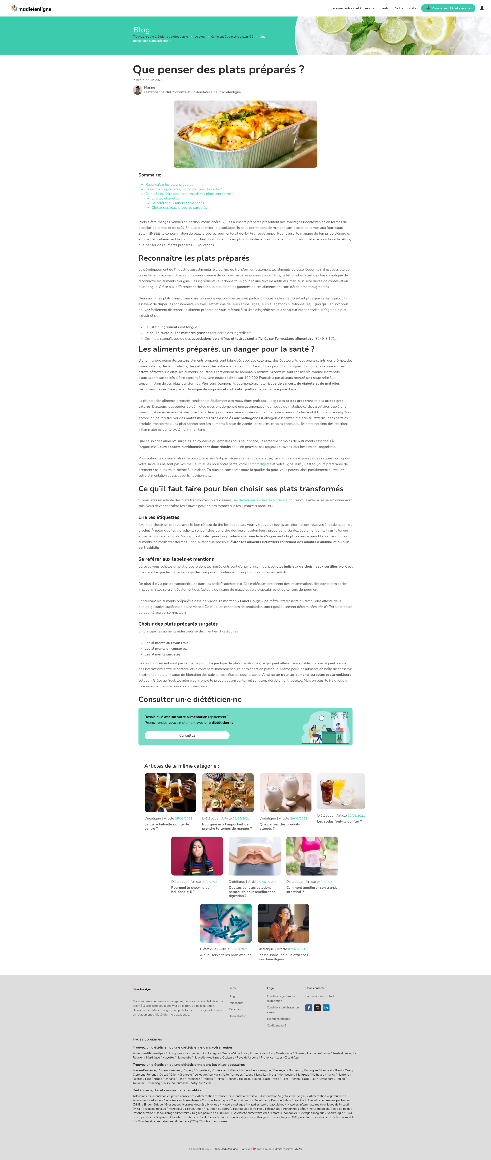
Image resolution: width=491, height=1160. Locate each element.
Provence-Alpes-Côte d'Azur (280, 1057)
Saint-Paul (309, 1079)
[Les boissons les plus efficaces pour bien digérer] (283, 923)
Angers (176, 1070)
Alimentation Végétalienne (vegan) (283, 1096)
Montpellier (286, 1075)
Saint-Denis (271, 1079)
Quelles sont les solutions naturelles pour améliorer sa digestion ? (252, 891)
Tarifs (384, 8)
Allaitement (140, 1100)
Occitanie (228, 1057)
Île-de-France (342, 1053)
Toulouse (139, 1083)
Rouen (256, 1079)
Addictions (140, 1096)
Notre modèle (405, 8)
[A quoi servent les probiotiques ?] (226, 923)
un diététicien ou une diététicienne (261, 500)
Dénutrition (261, 1100)
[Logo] (31, 8)
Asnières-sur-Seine (225, 1070)
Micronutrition (194, 1109)
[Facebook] (308, 1007)
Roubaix (244, 1079)
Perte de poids (319, 1109)
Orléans (170, 1079)
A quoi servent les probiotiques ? (225, 957)
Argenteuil (203, 1070)
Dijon (173, 1075)
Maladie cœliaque (233, 1104)
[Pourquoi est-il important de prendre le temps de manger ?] (228, 792)
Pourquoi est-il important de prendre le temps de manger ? (227, 826)
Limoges (237, 1075)
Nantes (138, 1079)
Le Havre (200, 1075)
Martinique (153, 1057)
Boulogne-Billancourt (318, 1070)
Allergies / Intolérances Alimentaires (175, 1100)
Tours (166, 1083)
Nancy (331, 1075)
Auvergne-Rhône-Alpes (149, 1053)
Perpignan (193, 1079)
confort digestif (259, 464)
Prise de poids (340, 1109)
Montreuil (302, 1075)
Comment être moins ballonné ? (232, 37)
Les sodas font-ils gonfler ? (339, 821)
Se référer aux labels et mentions (178, 203)
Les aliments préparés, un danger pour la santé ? (184, 189)
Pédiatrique (272, 1109)
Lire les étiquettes (166, 198)
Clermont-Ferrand (145, 1075)
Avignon (265, 1070)
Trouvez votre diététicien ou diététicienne (161, 37)
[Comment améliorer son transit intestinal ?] (312, 855)
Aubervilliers (249, 1070)
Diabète (298, 1100)
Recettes (235, 1009)
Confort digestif (241, 1100)
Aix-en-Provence (144, 1070)
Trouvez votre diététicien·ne (352, 8)
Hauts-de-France (318, 1053)
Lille (226, 1075)
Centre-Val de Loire (235, 1053)
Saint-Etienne (291, 1079)
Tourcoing (153, 1083)
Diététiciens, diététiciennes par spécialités (167, 1090)
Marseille (260, 1075)
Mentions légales (278, 1019)
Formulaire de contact (319, 996)
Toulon (340, 1079)
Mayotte (168, 1057)
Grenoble (186, 1075)
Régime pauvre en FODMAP (211, 1113)
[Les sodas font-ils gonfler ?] (341, 791)
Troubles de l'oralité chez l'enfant (205, 1117)
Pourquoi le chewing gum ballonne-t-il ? (192, 889)
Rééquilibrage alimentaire (172, 1113)
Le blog (199, 37)
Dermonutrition (281, 1100)
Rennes (231, 1079)
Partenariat (236, 1003)
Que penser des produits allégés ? (280, 826)
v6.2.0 (298, 1149)
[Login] (482, 8)
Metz (272, 1075)
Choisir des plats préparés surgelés (179, 207)
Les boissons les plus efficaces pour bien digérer (283, 957)
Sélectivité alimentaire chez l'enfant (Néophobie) (265, 1113)
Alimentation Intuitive (243, 1096)
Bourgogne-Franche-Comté (186, 1053)
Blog (232, 996)
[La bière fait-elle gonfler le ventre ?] (170, 792)
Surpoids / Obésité (168, 1117)
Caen (348, 1070)
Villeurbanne (180, 1083)
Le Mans (215, 1075)
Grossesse (172, 1104)
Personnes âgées (294, 1109)
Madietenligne (229, 1149)
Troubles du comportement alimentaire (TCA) (168, 1121)
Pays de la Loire (247, 1057)
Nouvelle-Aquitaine (207, 1057)
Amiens (163, 1070)
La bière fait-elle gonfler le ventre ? (167, 826)
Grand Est (267, 1053)
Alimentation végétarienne (326, 1096)
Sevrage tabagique (312, 1113)
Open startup (237, 1016)
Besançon (279, 1070)
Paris (180, 1079)
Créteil (163, 1075)
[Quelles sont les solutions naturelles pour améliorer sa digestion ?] (255, 855)
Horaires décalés (193, 1104)
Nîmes (157, 1079)
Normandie (183, 1057)
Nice (148, 1079)
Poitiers (208, 1079)
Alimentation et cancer (212, 1096)
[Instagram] (317, 1007)
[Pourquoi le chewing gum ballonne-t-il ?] (197, 855)
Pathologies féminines (248, 1109)
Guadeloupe (284, 1053)
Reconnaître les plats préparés (169, 184)
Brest (338, 1070)
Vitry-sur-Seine (201, 1083)
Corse (254, 1053)
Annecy (188, 1070)
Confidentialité (276, 1025)
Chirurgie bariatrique (215, 1100)
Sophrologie (335, 1113)
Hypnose (213, 1104)
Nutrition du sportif (218, 1109)
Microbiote (175, 1109)
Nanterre (343, 1075)
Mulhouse (317, 1075)
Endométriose (153, 1104)
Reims (219, 1079)
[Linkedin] (326, 1007)
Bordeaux (295, 1070)
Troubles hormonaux (213, 1121)
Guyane (300, 1053)
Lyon (248, 1075)
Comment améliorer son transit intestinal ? (311, 889)
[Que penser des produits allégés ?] (285, 792)
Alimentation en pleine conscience (171, 1096)
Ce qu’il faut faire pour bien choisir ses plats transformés (189, 193)
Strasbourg (326, 1079)
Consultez (187, 735)
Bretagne (213, 1053)
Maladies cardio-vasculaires (266, 1104)
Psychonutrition (143, 1113)
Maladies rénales (154, 1109)
